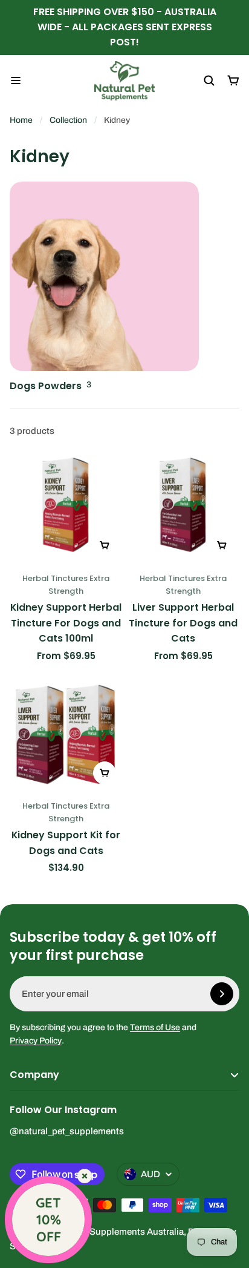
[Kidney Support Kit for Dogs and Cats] (66, 734)
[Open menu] (16, 80)
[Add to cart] (104, 772)
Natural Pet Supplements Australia (113, 1232)
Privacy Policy (36, 1040)
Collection (68, 120)
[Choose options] (104, 545)
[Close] (84, 1176)
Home (21, 120)
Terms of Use (155, 1027)
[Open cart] (233, 80)
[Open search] (209, 80)
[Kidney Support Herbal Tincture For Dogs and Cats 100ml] (66, 506)
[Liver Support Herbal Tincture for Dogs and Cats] (183, 506)
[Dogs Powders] (104, 288)
